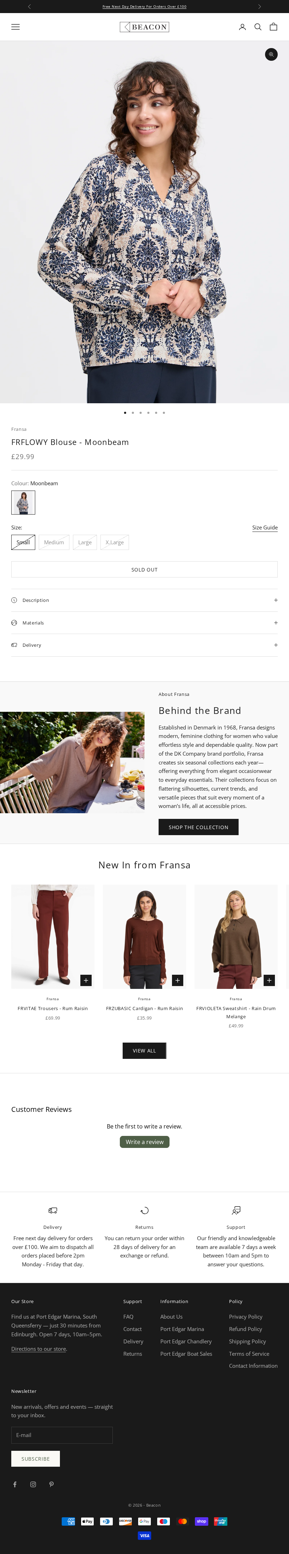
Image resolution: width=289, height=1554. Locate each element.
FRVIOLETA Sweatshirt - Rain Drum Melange (236, 1012)
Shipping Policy (247, 1341)
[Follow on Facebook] (14, 1484)
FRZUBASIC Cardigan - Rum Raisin (144, 1008)
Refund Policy (245, 1328)
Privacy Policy (246, 1316)
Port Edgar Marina (182, 1328)
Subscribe (35, 1458)
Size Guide (265, 527)
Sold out (144, 569)
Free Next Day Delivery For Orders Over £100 (145, 6)
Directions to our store (38, 1348)
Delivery (133, 1341)
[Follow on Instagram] (33, 1484)
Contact (132, 1328)
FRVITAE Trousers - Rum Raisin (53, 1008)
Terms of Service (249, 1353)
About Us (171, 1316)
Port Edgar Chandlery (186, 1341)
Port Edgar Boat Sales (186, 1353)
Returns (132, 1353)
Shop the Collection (198, 827)
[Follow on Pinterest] (51, 1484)
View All (144, 1050)
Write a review (145, 1142)
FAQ (128, 1316)
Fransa (19, 429)
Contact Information (253, 1365)
